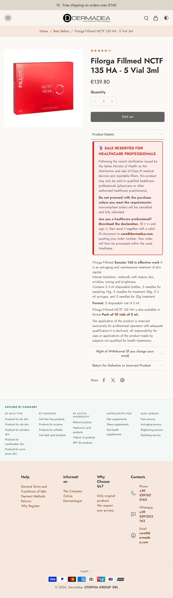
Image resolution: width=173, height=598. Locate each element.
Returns (26, 501)
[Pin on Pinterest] (122, 380)
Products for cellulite (50, 430)
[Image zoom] (43, 88)
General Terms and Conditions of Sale (34, 489)
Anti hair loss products (51, 419)
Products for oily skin (17, 424)
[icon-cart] (155, 18)
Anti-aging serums (151, 424)
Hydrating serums (151, 435)
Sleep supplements (117, 424)
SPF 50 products (82, 443)
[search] (146, 18)
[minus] (95, 101)
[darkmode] (165, 17)
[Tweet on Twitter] (113, 380)
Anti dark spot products (52, 435)
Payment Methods (33, 496)
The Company (72, 491)
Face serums (148, 419)
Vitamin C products (84, 437)
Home (44, 31)
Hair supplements (117, 419)
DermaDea (75, 587)
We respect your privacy (105, 508)
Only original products (106, 498)
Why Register (30, 506)
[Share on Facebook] (103, 380)
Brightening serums (152, 430)
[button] (128, 117)
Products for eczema (50, 424)
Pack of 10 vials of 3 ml (120, 314)
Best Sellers (61, 31)
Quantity (98, 92)
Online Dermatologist (72, 498)
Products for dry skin (16, 419)
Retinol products (82, 422)
